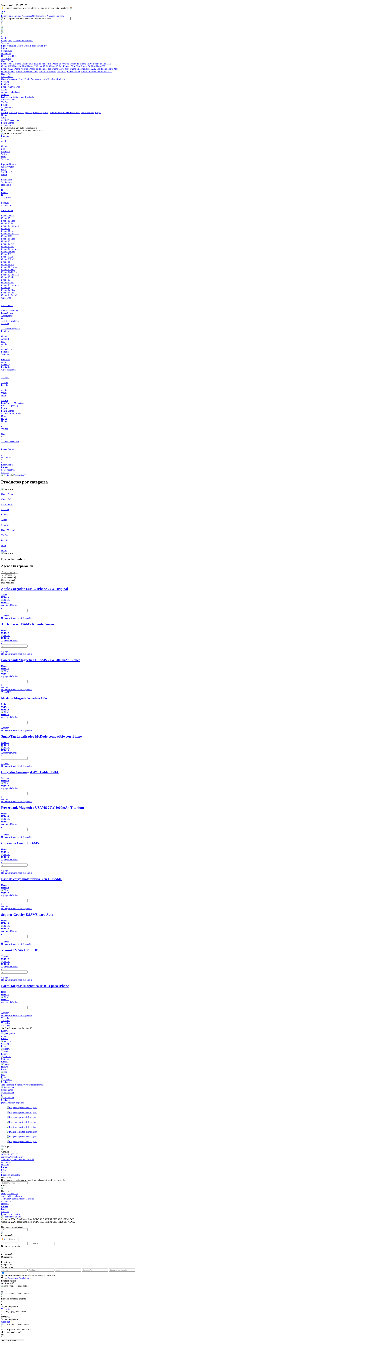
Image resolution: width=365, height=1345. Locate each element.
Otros (91, 112)
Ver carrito (6, 1309)
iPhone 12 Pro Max (109, 69)
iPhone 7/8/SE (7, 63)
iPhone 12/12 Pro (92, 69)
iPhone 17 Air (42, 66)
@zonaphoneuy (8, 1102)
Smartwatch (6, 179)
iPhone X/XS (7, 69)
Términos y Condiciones (19, 1278)
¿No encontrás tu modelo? (22, 1085)
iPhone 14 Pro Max (103, 71)
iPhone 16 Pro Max (102, 63)
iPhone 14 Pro (87, 71)
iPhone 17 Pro (55, 66)
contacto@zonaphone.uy (12, 1157)
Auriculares (6, 92)
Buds (32, 46)
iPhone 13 (20, 71)
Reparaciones (7, 16)
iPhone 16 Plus (19, 66)
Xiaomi (4, 382)
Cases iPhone (7, 210)
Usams (10, 107)
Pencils (4, 385)
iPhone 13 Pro (31, 71)
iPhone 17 (31, 66)
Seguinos (20, 1102)
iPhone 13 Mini (8, 71)
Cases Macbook (8, 369)
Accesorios (27, 16)
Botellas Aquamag (41, 112)
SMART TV (41, 46)
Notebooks (6, 185)
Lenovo (8, 56)
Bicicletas (5, 97)
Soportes (5, 354)
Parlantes (16, 92)
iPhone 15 (19, 63)
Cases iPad (6, 298)
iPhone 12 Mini (77, 69)
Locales (43, 16)
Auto (12, 97)
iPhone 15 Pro (44, 63)
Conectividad (7, 305)
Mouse (53, 112)
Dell (14, 56)
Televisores (6, 197)
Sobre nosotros (8, 470)
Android (11, 87)
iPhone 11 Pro (44, 69)
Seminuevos (6, 182)
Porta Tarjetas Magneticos (20, 112)
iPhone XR (100, 66)
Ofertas (35, 16)
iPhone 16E (6, 66)
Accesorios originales (10, 328)
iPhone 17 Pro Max (71, 66)
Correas (4, 112)
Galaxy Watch (23, 46)
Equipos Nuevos (8, 46)
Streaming (20, 97)
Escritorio (29, 97)
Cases (3, 434)
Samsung (5, 159)
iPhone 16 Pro (86, 63)
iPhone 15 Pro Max (60, 63)
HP (2, 56)
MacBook (17, 40)
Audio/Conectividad (10, 441)
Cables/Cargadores (9, 79)
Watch (25, 40)
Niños (4, 421)
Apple (4, 107)
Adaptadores (36, 79)
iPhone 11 (33, 69)
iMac (30, 40)
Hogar (98, 112)
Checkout (5, 1322)
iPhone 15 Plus (31, 63)
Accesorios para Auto (79, 112)
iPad (10, 40)
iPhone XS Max (21, 69)
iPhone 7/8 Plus (88, 66)
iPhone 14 (61, 71)
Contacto (60, 16)
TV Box (5, 377)
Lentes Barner (62, 112)
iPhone (4, 40)
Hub (45, 79)
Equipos (18, 16)
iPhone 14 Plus (73, 71)
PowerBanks (24, 79)
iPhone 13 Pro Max (47, 71)
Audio (4, 344)
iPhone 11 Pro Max (60, 69)
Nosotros (51, 16)
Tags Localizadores (56, 79)
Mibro (4, 174)
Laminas (5, 331)
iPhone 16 (74, 63)
